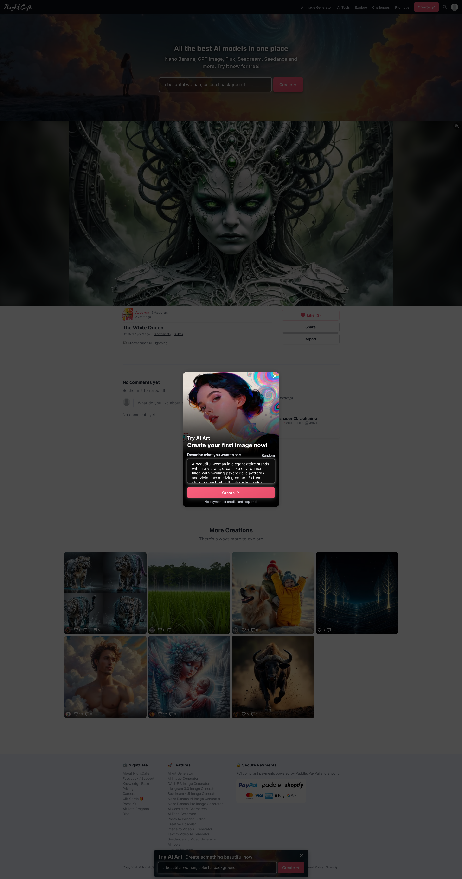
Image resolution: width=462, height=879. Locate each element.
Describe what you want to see (214, 455)
